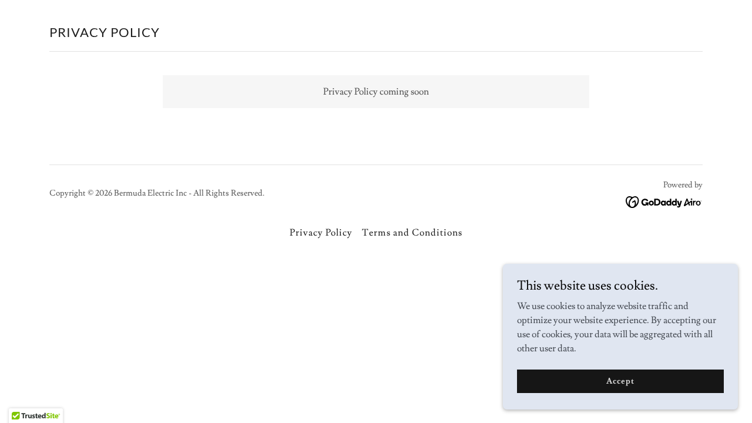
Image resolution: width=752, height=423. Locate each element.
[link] (664, 200)
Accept (620, 380)
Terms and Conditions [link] (412, 233)
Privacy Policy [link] (321, 233)
